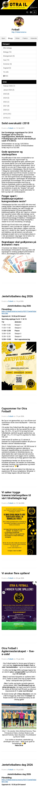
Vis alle (6, 72)
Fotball (10, 128)
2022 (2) (6, 102)
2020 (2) (6, 110)
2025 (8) (6, 94)
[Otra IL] (19, 4)
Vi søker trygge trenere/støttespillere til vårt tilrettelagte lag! (16, 495)
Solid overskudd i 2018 (15, 123)
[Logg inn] (31, 12)
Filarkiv (25, 38)
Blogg (10, 38)
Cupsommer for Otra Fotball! (14, 410)
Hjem (3, 38)
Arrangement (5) (9, 56)
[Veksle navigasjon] (34, 12)
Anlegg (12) (7, 52)
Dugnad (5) (7, 68)
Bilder (18, 38)
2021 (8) (6, 106)
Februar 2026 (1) (9, 86)
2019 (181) (7, 114)
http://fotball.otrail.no (19, 32)
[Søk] (27, 12)
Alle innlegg (7, 48)
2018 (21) (6, 118)
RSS (6, 76)
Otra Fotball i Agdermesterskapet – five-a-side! (18, 651)
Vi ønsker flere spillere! (16, 573)
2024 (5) (6, 98)
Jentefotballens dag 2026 (17, 296)
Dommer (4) (7, 64)
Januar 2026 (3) (8, 90)
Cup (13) (6, 60)
